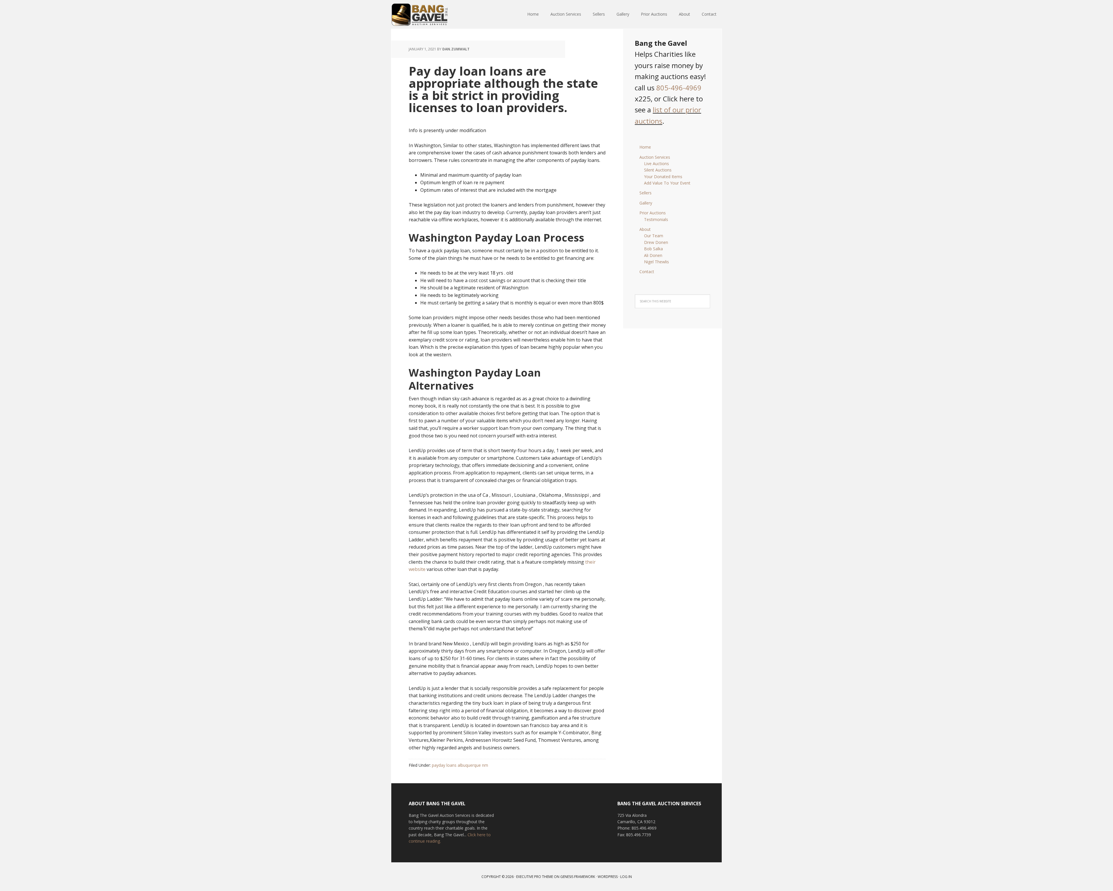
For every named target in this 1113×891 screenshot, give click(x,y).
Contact (646, 271)
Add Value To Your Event (667, 183)
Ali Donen (653, 255)
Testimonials (656, 219)
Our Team (653, 235)
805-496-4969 (678, 87)
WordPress (608, 876)
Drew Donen (656, 242)
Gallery (645, 203)
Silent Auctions (658, 170)
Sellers (645, 193)
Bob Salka (653, 248)
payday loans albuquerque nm (460, 765)
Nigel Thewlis (656, 261)
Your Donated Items (663, 176)
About (645, 229)
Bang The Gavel (429, 14)
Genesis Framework (577, 876)
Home (645, 147)
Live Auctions (656, 163)
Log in (626, 876)
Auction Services (654, 157)
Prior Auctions (652, 213)
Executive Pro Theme (534, 876)
